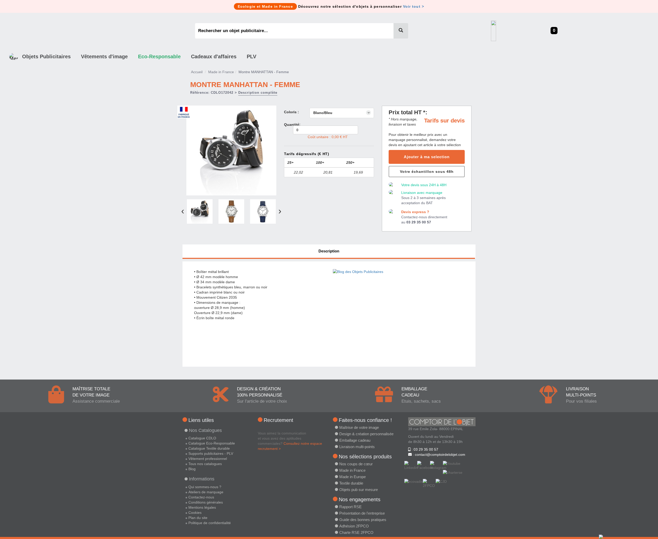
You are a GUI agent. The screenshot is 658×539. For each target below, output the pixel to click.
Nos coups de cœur (356, 464)
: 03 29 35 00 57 (424, 449)
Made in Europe (352, 477)
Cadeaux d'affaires (213, 56)
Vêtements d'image (104, 56)
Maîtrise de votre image (359, 427)
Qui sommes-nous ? (204, 487)
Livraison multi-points (357, 447)
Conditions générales (205, 502)
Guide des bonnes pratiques (362, 519)
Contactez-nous (201, 497)
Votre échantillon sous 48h (427, 171)
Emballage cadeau (354, 440)
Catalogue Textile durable (209, 448)
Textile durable (351, 483)
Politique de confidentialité (209, 523)
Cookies (195, 512)
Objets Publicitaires (46, 56)
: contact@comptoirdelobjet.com (438, 454)
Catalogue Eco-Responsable (211, 443)
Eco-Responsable (159, 56)
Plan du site (197, 518)
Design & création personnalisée (366, 434)
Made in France (221, 72)
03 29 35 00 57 (418, 222)
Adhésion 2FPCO (354, 526)
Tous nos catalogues (205, 464)
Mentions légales (202, 507)
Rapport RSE (350, 507)
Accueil (197, 72)
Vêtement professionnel (207, 459)
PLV (251, 56)
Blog (192, 469)
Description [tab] (328, 251)
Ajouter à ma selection (427, 157)
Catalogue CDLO (202, 438)
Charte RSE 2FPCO (356, 532)
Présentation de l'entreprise (362, 513)
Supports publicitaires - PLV (210, 453)
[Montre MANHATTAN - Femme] (231, 150)
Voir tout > (413, 6)
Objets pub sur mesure (358, 489)
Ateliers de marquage (205, 492)
